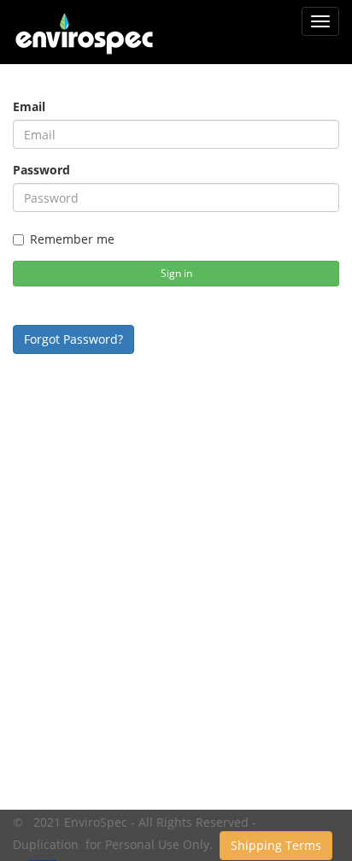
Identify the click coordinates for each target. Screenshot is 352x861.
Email (29, 106)
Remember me (72, 239)
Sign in (176, 273)
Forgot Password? (73, 339)
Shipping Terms (276, 845)
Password (41, 170)
